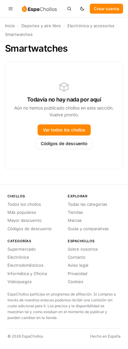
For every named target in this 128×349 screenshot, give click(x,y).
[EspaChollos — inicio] (39, 9)
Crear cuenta (106, 8)
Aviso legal (78, 265)
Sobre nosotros (83, 249)
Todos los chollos (24, 204)
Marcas (75, 220)
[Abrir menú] (10, 8)
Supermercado (21, 249)
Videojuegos (19, 281)
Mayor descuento (24, 220)
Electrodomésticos (25, 265)
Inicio (10, 25)
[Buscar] (69, 8)
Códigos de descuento (64, 143)
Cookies (75, 281)
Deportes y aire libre (41, 25)
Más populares (21, 212)
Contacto (76, 257)
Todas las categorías (87, 204)
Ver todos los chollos (64, 129)
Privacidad (77, 273)
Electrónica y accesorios (90, 25)
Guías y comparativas (88, 228)
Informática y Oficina (27, 273)
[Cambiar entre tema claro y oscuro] (82, 8)
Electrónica (18, 257)
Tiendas (75, 212)
